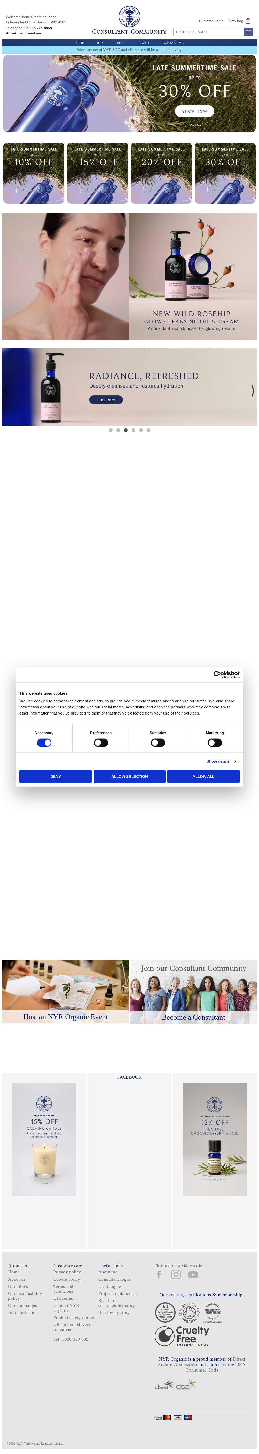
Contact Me (173, 43)
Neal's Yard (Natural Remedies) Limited (39, 1443)
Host (121, 43)
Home (13, 1271)
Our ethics (18, 1286)
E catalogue (109, 1286)
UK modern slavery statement (72, 1327)
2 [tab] (118, 429)
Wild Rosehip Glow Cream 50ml (225, 843)
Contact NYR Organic (66, 1308)
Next (253, 390)
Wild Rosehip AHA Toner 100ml (97, 843)
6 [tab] (148, 429)
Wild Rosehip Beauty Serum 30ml (161, 843)
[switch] (101, 742)
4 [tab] (133, 429)
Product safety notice (73, 1317)
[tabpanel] (129, 387)
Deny (55, 776)
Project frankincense (118, 1293)
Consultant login (114, 1279)
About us (17, 1279)
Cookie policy (66, 1279)
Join (100, 43)
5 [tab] (140, 429)
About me (14, 33)
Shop (80, 43)
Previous (5, 390)
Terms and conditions (63, 1289)
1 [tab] (110, 429)
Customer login (211, 21)
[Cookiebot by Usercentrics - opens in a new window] (217, 674)
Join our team (21, 1312)
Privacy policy (67, 1271)
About (143, 43)
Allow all (203, 776)
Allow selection (129, 776)
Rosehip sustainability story (116, 1303)
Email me (33, 33)
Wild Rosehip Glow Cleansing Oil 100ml (34, 843)
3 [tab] (125, 429)
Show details (218, 761)
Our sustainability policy (25, 1296)
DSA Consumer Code (215, 1367)
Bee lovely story (114, 1312)
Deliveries (63, 1298)
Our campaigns (22, 1305)
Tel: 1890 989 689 (71, 1339)
